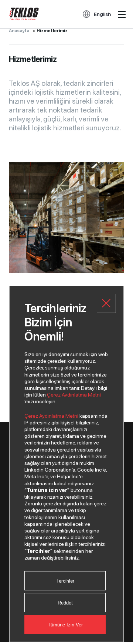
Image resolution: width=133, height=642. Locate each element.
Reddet (65, 603)
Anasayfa (19, 30)
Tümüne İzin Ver (65, 625)
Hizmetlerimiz (52, 30)
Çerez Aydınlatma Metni (74, 395)
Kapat (106, 303)
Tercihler (65, 581)
